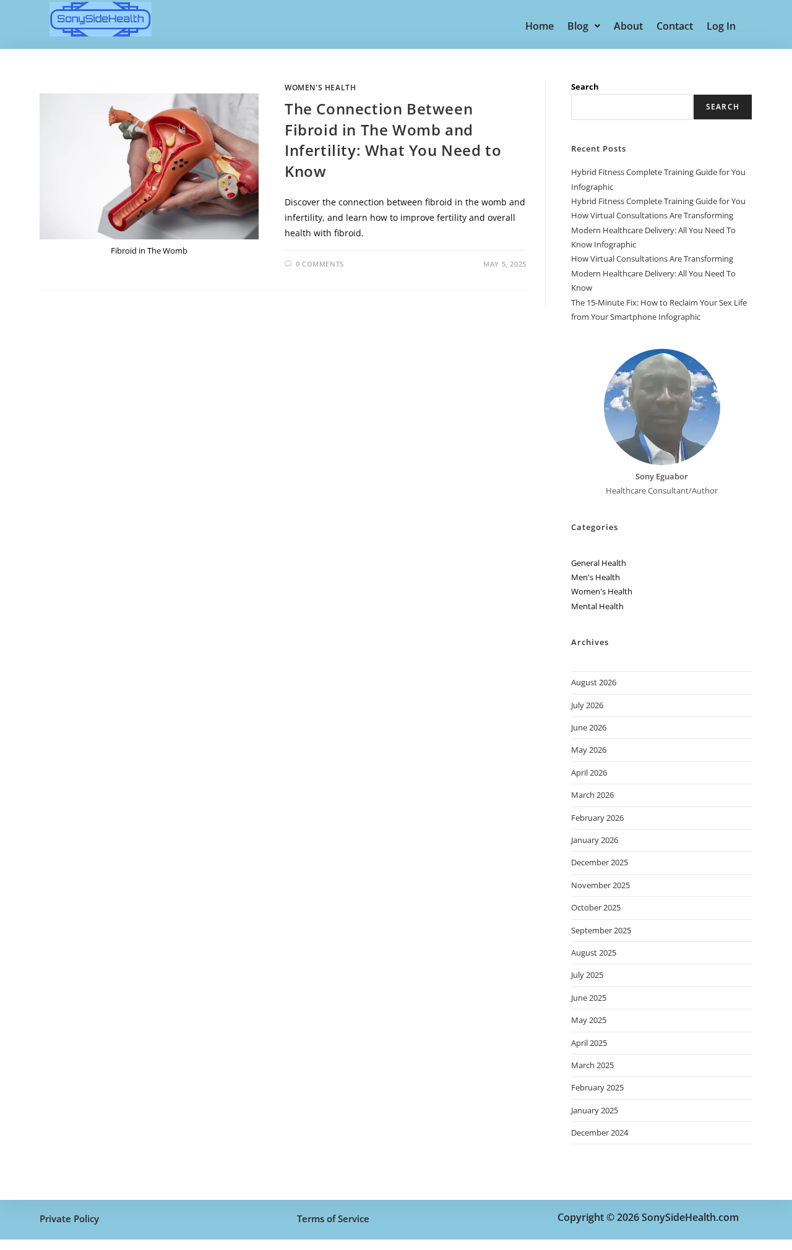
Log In (721, 26)
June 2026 (588, 727)
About (628, 26)
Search (585, 86)
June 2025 (588, 997)
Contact (674, 26)
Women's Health (320, 87)
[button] (584, 25)
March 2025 (592, 1065)
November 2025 (600, 885)
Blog (577, 26)
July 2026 (587, 705)
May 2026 (588, 749)
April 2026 (589, 772)
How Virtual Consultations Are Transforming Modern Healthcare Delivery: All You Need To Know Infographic (653, 230)
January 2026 (594, 839)
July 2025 (587, 974)
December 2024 (599, 1132)
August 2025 (593, 952)
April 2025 (589, 1042)
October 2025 (596, 907)
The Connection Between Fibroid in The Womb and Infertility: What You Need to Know (393, 139)
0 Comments (320, 263)
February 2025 (597, 1087)
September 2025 (601, 930)
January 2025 (594, 1110)
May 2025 (588, 1019)
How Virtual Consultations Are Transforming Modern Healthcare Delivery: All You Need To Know (653, 273)
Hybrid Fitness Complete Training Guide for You (658, 201)
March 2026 (592, 794)
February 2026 (597, 817)
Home (539, 26)
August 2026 (593, 682)
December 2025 (599, 862)
